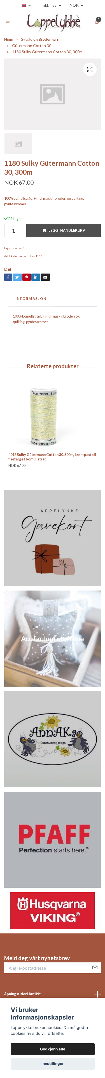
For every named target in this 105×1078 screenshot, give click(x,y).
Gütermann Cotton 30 (31, 48)
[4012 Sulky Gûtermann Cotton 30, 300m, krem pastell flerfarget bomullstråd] (52, 420)
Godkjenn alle (52, 1049)
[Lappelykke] (54, 24)
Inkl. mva (49, 5)
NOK (75, 5)
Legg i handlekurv (66, 233)
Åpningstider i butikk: (22, 996)
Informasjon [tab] (30, 301)
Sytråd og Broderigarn (40, 42)
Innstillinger (52, 1063)
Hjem (8, 42)
